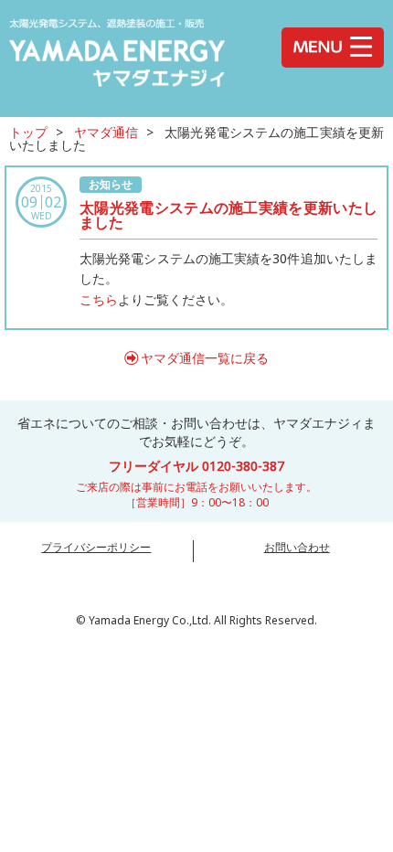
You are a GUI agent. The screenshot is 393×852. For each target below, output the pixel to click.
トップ (28, 132)
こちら (99, 299)
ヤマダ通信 (106, 132)
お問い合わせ (297, 547)
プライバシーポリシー (96, 547)
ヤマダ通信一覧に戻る (205, 358)
